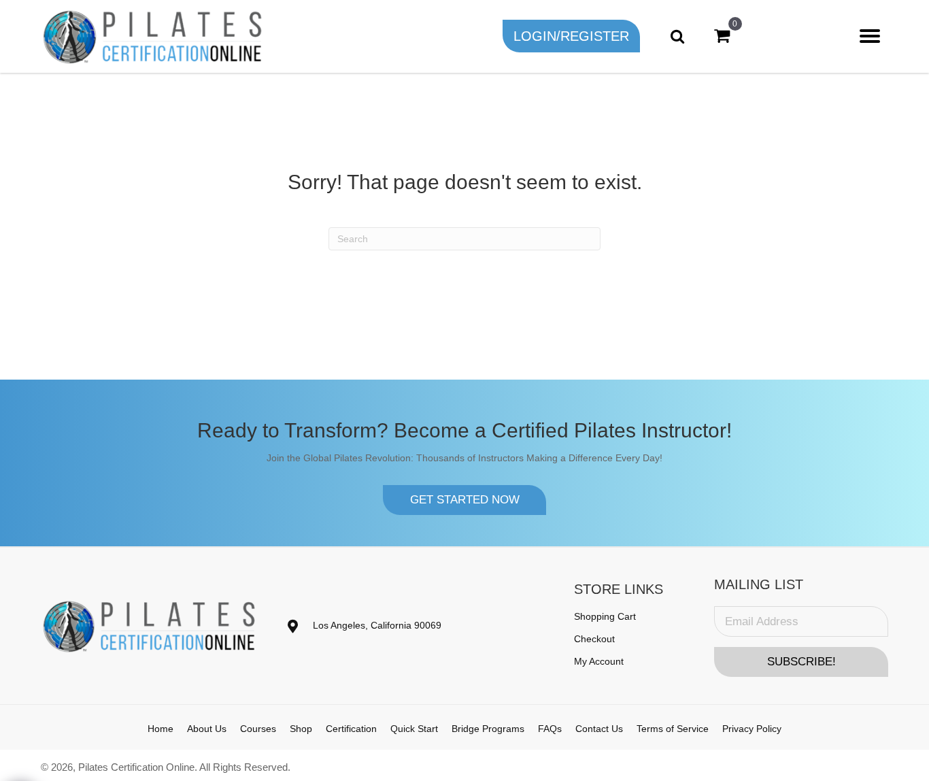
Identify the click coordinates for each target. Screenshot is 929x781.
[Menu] (869, 36)
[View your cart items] (722, 36)
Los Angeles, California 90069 (377, 625)
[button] (571, 36)
